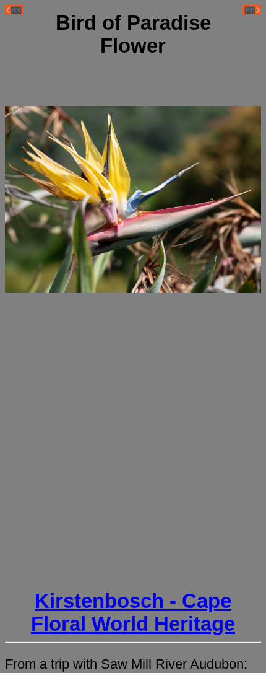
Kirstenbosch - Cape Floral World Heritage (133, 612)
